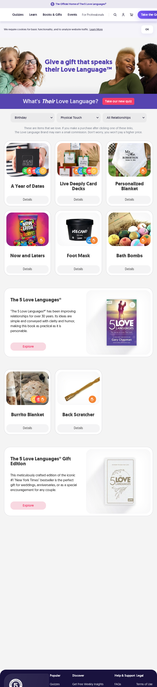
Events (72, 14)
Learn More (96, 29)
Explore (28, 346)
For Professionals (93, 15)
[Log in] (123, 14)
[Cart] (131, 14)
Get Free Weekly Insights (87, 684)
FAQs (117, 684)
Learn (33, 14)
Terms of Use (144, 684)
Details (27, 199)
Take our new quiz (118, 101)
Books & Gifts (52, 14)
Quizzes (18, 14)
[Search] (115, 14)
